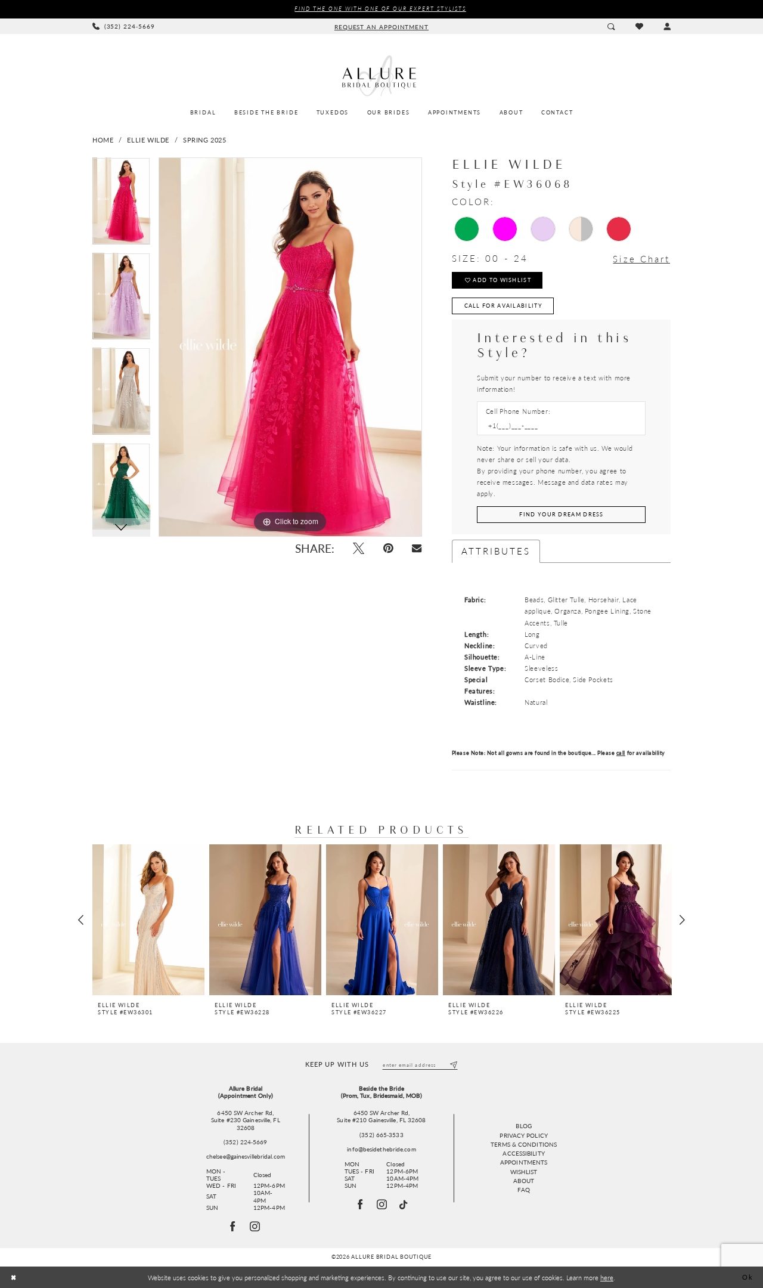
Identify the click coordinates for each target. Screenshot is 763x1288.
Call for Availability (503, 305)
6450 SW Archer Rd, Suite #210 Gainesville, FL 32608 (381, 1116)
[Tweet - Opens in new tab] (358, 548)
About (523, 1180)
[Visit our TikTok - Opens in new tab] (404, 1205)
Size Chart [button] (641, 259)
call (620, 753)
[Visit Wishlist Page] (639, 26)
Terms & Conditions (524, 1144)
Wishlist (524, 1172)
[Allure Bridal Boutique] (381, 75)
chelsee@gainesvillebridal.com (245, 1156)
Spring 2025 (205, 139)
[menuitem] (123, 26)
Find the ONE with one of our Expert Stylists (380, 9)
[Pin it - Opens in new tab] (388, 548)
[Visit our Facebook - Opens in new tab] (360, 1204)
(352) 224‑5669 (245, 1141)
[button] (667, 26)
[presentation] (148, 919)
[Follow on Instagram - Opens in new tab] (254, 1226)
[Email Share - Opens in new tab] (416, 548)
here (606, 1277)
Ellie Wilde (148, 139)
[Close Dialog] (13, 1278)
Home (102, 139)
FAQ (523, 1189)
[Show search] (611, 26)
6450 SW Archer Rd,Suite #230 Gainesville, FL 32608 (245, 1120)
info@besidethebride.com (381, 1149)
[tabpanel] (121, 205)
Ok (747, 1277)
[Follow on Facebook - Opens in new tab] (233, 1226)
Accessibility (523, 1153)
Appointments (523, 1162)
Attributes (496, 551)
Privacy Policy (523, 1135)
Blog (523, 1126)
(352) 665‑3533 (381, 1134)
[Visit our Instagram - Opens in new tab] (382, 1204)
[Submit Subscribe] (453, 1064)
